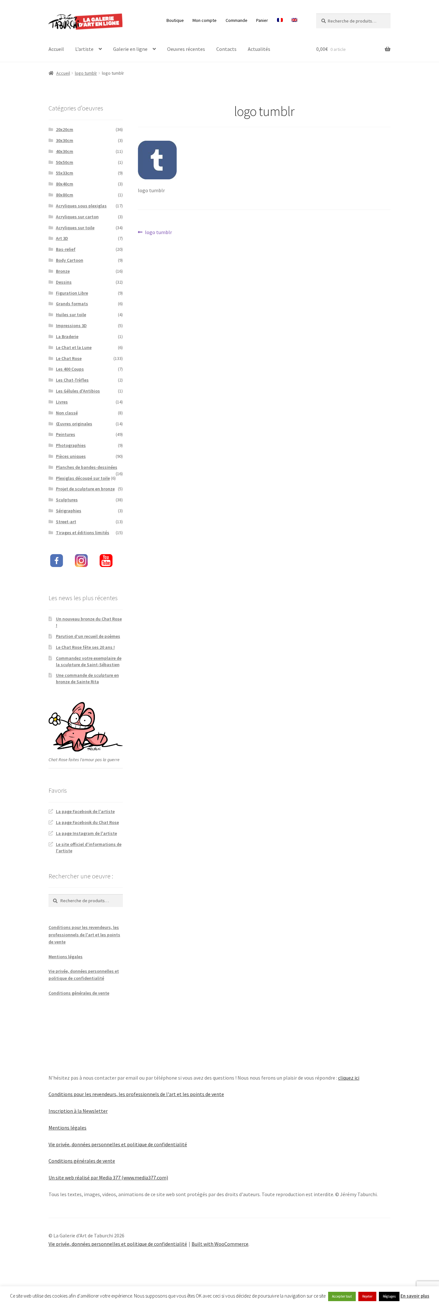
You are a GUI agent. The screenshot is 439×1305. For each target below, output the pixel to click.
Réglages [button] (389, 1296)
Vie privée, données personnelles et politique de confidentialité (118, 1144)
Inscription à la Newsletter (78, 1111)
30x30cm (64, 140)
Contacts (226, 49)
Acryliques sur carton (77, 217)
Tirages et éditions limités (82, 532)
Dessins (64, 282)
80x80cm (64, 195)
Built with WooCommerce (220, 1244)
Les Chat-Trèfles (72, 380)
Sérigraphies (68, 511)
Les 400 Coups (70, 369)
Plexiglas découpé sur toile (83, 478)
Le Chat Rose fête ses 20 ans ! (85, 647)
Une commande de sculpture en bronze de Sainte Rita (87, 678)
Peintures (65, 434)
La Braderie (67, 336)
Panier (262, 20)
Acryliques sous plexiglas (81, 206)
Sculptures (67, 500)
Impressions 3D (71, 325)
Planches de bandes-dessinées (86, 467)
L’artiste (84, 49)
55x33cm (64, 173)
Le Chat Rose (69, 358)
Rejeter (367, 1296)
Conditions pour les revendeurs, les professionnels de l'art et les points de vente (84, 934)
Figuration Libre (72, 293)
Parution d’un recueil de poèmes (88, 636)
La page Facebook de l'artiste (85, 811)
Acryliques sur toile (75, 228)
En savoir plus (414, 1296)
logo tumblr (86, 73)
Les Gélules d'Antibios (78, 391)
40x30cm (64, 151)
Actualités (259, 49)
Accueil (56, 49)
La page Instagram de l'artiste (86, 833)
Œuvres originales (74, 424)
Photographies (71, 445)
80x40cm (64, 184)
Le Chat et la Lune (74, 347)
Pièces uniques (71, 456)
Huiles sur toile (71, 314)
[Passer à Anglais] (294, 20)
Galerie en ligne (130, 49)
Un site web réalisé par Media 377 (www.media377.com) (108, 1177)
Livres (62, 402)
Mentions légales (66, 957)
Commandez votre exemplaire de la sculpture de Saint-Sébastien (88, 661)
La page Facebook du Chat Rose (87, 822)
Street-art (66, 522)
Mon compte (205, 20)
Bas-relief (66, 249)
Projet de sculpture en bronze (85, 489)
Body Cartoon (69, 260)
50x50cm (64, 162)
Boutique (175, 20)
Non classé (67, 413)
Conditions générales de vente (79, 993)
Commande (236, 20)
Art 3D (62, 238)
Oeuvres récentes (186, 49)
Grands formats (72, 304)
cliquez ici (348, 1077)
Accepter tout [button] (342, 1296)
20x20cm (64, 129)
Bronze (63, 271)
